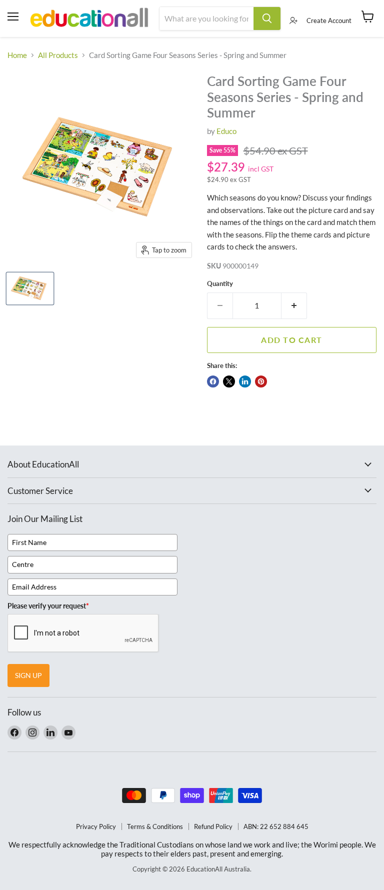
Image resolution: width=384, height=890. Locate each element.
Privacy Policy (96, 826)
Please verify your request (48, 606)
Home (17, 55)
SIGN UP (28, 675)
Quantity (220, 284)
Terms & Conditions (155, 826)
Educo (226, 131)
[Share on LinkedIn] (245, 382)
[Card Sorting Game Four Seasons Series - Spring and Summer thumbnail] (30, 288)
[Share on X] (229, 382)
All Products (58, 55)
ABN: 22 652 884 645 (276, 826)
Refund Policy (213, 826)
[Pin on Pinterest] (261, 382)
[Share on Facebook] (213, 382)
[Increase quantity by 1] (294, 305)
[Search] (267, 18)
